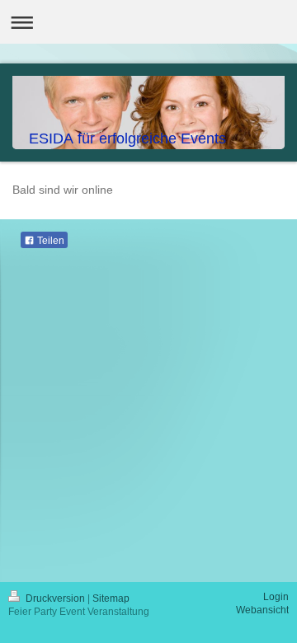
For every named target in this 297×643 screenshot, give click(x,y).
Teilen (49, 240)
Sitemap (111, 598)
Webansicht (262, 610)
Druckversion (55, 598)
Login (276, 597)
